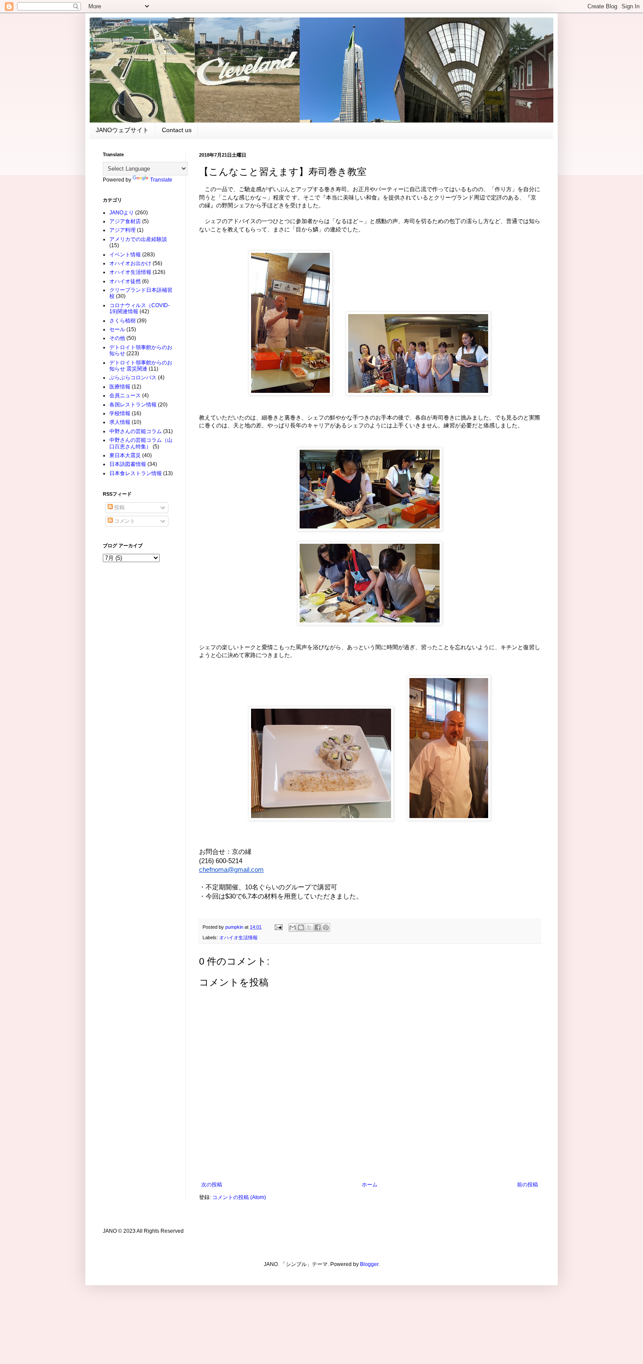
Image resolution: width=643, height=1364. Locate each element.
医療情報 (119, 387)
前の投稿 (527, 1185)
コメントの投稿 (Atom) (239, 1197)
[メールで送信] (292, 927)
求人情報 (119, 422)
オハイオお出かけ (130, 263)
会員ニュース (125, 395)
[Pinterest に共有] (326, 927)
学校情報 (119, 413)
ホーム (369, 1185)
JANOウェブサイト (122, 129)
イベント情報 (125, 255)
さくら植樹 (122, 321)
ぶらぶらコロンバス (133, 377)
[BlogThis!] (301, 927)
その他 (117, 338)
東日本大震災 (125, 455)
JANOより (121, 213)
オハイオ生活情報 (238, 937)
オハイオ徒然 (125, 281)
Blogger (369, 1264)
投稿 (119, 507)
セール (117, 329)
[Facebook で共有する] (317, 927)
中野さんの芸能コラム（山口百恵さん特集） (140, 443)
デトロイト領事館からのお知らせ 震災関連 (140, 366)
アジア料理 (122, 230)
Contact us (177, 129)
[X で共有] (309, 927)
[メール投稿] (278, 927)
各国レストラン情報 (133, 405)
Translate (161, 180)
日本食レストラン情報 (135, 473)
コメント (124, 521)
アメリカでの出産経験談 (138, 239)
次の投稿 (211, 1185)
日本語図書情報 (127, 464)
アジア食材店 (125, 221)
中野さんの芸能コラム (135, 431)
